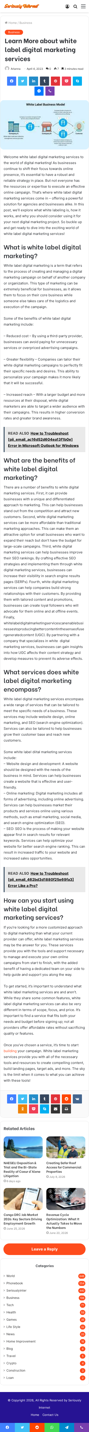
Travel (11, 1356)
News (10, 1334)
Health (11, 1312)
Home (12, 23)
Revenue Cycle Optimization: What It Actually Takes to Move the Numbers (64, 1221)
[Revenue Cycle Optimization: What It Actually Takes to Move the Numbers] (65, 1199)
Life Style (13, 1327)
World (10, 1276)
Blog (9, 1348)
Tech (10, 1305)
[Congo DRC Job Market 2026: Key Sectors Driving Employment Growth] (23, 1199)
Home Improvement (21, 1341)
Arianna (16, 68)
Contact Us (50, 1415)
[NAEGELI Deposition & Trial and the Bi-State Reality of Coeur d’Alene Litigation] (23, 1147)
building (10, 1051)
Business (25, 23)
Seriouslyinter (16, 1290)
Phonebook (14, 1283)
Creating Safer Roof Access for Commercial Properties (63, 1167)
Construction (15, 1370)
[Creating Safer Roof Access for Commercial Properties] (65, 1147)
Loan (10, 1378)
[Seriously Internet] (21, 6)
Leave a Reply (44, 1249)
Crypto (11, 1363)
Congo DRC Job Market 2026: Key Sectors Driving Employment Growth (23, 1218)
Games (11, 1319)
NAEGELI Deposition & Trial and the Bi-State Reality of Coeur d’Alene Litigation (22, 1169)
